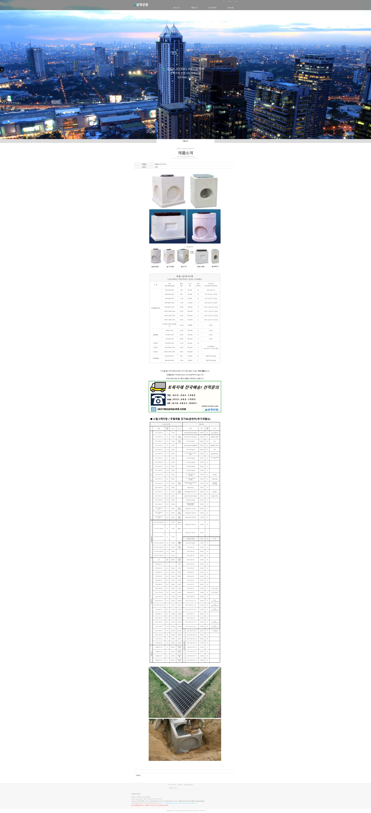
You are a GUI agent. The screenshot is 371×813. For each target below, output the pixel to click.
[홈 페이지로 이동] (140, 2)
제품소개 (194, 8)
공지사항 (230, 8)
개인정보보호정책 (188, 784)
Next (369, 70)
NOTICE (236, 1)
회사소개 (176, 8)
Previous (2, 70)
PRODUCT (229, 1)
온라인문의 (212, 8)
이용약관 (180, 784)
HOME (223, 1)
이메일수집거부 (173, 788)
